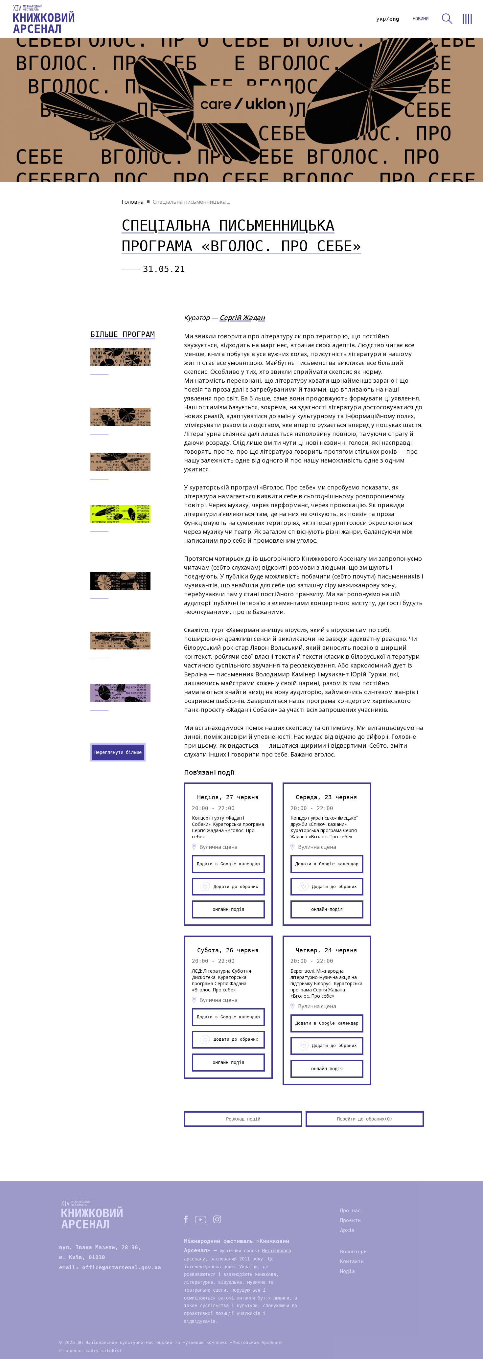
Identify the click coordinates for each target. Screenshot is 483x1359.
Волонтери (353, 1252)
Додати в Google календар (228, 863)
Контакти (352, 1261)
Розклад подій (243, 1118)
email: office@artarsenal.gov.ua (110, 1267)
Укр (381, 19)
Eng (394, 19)
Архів (347, 1230)
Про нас (350, 1210)
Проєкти (350, 1220)
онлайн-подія (228, 909)
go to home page (44, 19)
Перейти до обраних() (364, 1118)
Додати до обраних (236, 886)
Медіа (347, 1271)
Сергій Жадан (242, 317)
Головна (133, 201)
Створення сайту (90, 1350)
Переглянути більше (118, 752)
